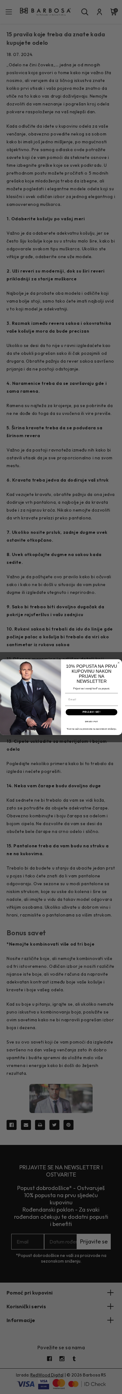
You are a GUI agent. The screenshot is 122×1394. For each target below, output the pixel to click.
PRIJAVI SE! (92, 712)
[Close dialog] (118, 663)
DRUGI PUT (91, 721)
